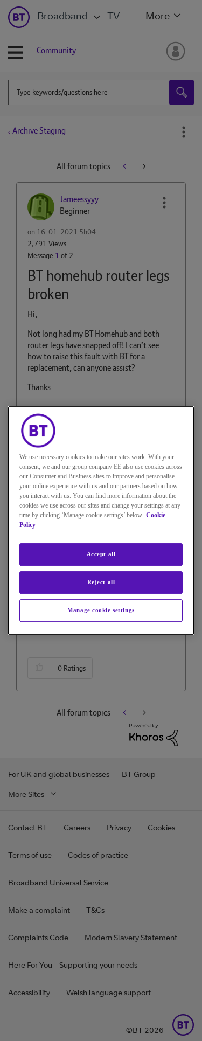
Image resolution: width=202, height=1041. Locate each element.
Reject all (101, 582)
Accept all (101, 554)
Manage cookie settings (101, 610)
